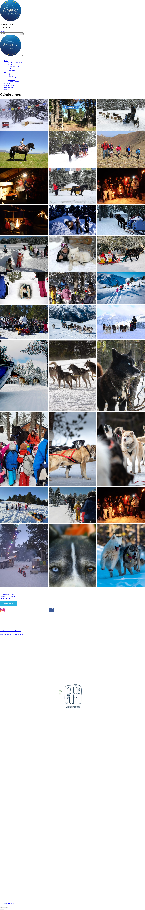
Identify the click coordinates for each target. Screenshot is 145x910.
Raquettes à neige (14, 66)
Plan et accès (8, 87)
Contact (6, 89)
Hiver (6, 61)
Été (5, 72)
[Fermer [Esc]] (1, 907)
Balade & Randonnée (15, 78)
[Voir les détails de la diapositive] (81, 706)
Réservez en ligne (8, 603)
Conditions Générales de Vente (10, 631)
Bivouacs (11, 70)
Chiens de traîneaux (15, 63)
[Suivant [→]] (3, 909)
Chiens (10, 74)
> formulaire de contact (7, 596)
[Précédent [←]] (1, 909)
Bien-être (11, 80)
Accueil (6, 59)
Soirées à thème (13, 82)
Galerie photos (9, 85)
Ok (22, 33)
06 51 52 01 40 (5, 598)
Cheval (10, 64)
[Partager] (3, 907)
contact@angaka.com (7, 594)
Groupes (7, 84)
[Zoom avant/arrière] (7, 907)
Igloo (10, 68)
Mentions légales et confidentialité (11, 634)
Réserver (3, 31)
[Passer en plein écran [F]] (5, 907)
